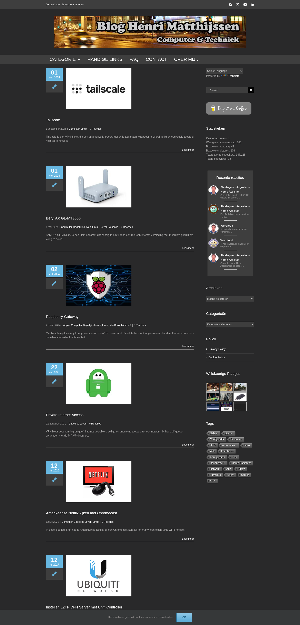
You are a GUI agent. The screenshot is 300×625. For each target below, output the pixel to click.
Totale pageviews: (217, 158)
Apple (66, 325)
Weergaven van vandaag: (221, 142)
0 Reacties (95, 128)
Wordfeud (226, 225)
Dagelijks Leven (82, 227)
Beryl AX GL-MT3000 (63, 218)
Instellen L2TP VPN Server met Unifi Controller (84, 607)
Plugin (241, 468)
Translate (233, 75)
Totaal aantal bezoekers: (221, 154)
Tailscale (53, 120)
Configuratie (217, 439)
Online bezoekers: (217, 138)
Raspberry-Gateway (62, 317)
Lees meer (188, 149)
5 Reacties (140, 325)
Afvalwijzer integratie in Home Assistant (235, 189)
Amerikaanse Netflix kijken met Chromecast (81, 513)
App (228, 468)
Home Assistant (241, 463)
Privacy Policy (217, 349)
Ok (184, 617)
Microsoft (126, 325)
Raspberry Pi (217, 463)
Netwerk (215, 468)
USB (213, 445)
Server (245, 474)
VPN (213, 480)
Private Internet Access (64, 415)
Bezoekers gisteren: (218, 150)
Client (231, 474)
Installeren (227, 451)
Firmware (215, 474)
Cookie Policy (217, 357)
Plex (234, 457)
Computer (74, 128)
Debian (214, 433)
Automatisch (229, 445)
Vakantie (113, 227)
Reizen (104, 227)
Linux (84, 128)
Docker (229, 433)
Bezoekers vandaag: (218, 146)
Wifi (212, 451)
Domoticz (236, 439)
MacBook (115, 325)
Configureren (217, 457)
